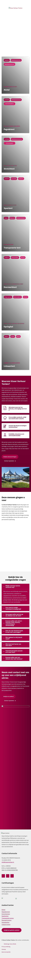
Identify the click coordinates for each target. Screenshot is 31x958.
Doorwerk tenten (6, 920)
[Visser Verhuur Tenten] (15, 8)
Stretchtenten (6, 914)
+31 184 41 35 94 (9, 2)
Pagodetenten (6, 912)
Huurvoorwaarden (6, 952)
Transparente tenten (8, 918)
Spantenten (5, 916)
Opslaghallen (5, 922)
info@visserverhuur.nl (22, 2)
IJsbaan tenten (6, 924)
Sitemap (4, 949)
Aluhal (3, 909)
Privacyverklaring (6, 946)
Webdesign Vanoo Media (10, 944)
